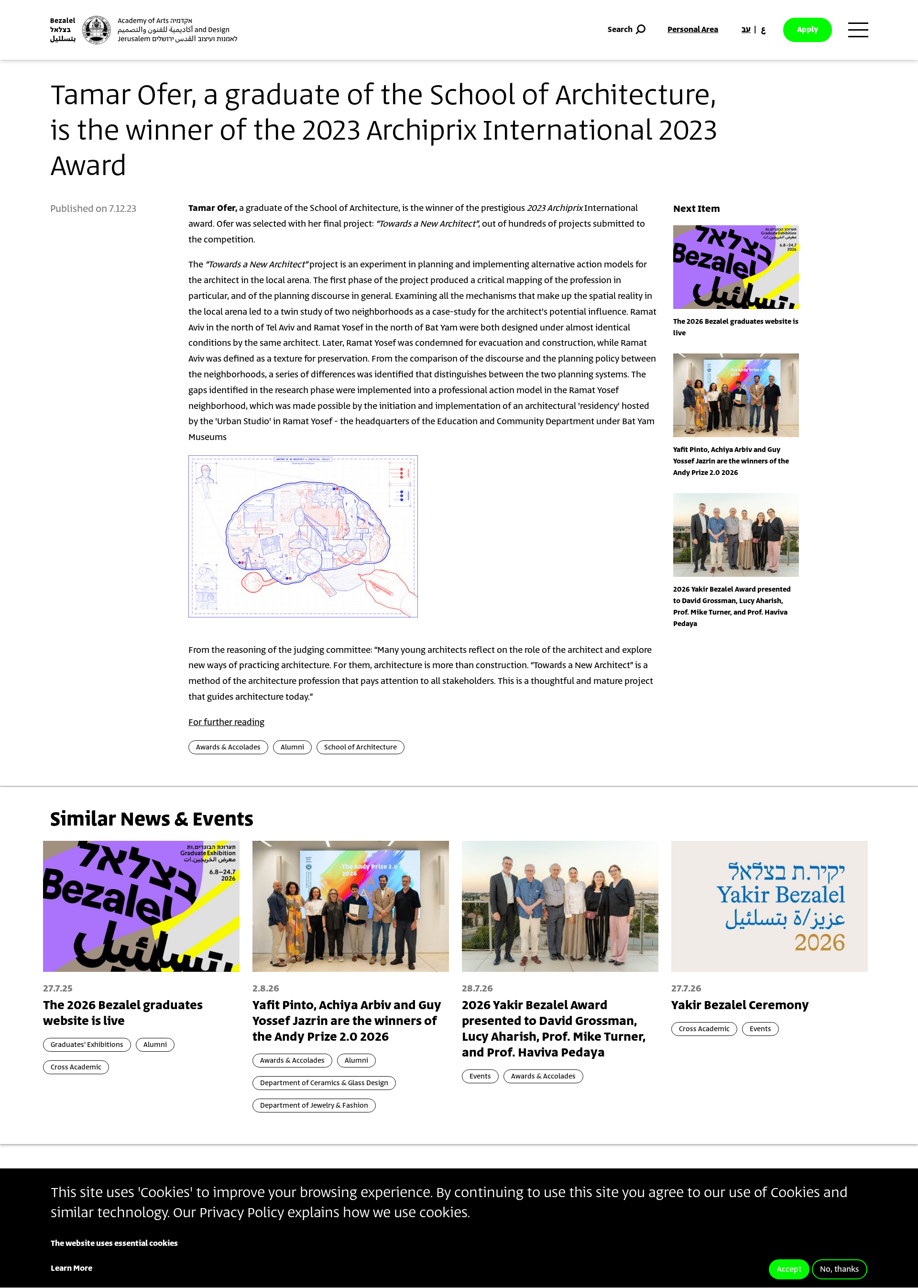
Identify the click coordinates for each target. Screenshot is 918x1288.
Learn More (71, 1268)
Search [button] (620, 29)
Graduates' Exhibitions (87, 1045)
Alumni (292, 747)
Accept (789, 1269)
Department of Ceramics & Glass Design (324, 1083)
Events (480, 1076)
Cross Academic (76, 1067)
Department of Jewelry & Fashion (314, 1106)
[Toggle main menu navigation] (858, 30)
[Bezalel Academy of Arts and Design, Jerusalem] (144, 30)
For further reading (226, 722)
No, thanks (839, 1269)
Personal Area (692, 29)
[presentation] (736, 267)
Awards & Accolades (228, 747)
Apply (807, 29)
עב (746, 29)
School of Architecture (360, 747)
